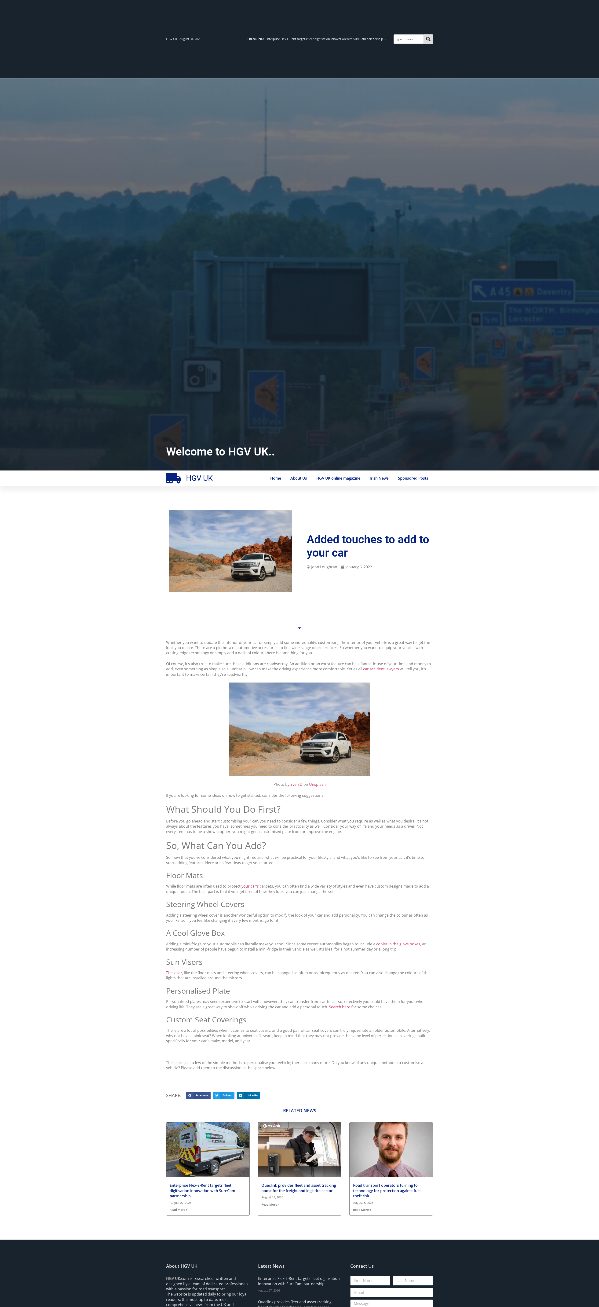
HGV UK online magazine (338, 478)
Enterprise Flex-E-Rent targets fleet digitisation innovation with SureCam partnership (202, 1190)
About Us (298, 478)
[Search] (428, 39)
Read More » (179, 1210)
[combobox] (409, 39)
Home (275, 478)
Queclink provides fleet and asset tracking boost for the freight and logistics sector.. (314, 39)
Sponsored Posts (413, 478)
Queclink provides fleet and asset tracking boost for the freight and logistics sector (298, 1188)
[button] (198, 1095)
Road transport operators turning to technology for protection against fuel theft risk (386, 1190)
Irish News (379, 478)
